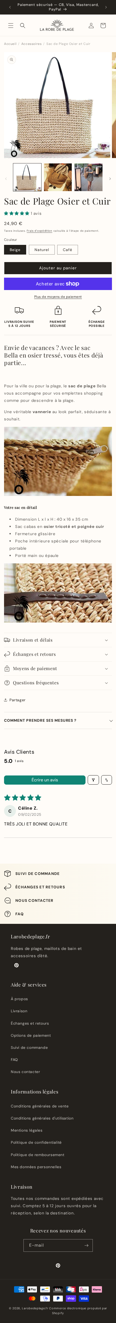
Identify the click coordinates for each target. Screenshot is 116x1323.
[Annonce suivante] (106, 7)
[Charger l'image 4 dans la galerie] (58, 177)
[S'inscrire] (87, 1245)
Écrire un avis (45, 780)
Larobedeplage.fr (35, 1308)
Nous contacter (25, 1071)
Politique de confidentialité (36, 1142)
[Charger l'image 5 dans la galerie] (88, 177)
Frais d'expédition (39, 231)
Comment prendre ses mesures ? (40, 720)
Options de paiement (31, 1035)
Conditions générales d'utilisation (42, 1118)
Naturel (42, 249)
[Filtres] (93, 780)
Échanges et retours (30, 1023)
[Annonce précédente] (10, 7)
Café (67, 249)
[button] (11, 25)
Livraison (19, 1011)
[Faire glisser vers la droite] (110, 179)
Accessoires (31, 44)
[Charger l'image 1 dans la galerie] (27, 177)
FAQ (14, 1059)
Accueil (10, 44)
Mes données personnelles (36, 1166)
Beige (15, 249)
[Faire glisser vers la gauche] (6, 179)
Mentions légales (27, 1130)
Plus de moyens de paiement (58, 297)
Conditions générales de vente (40, 1106)
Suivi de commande (29, 1047)
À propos (19, 998)
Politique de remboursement (37, 1154)
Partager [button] (17, 700)
